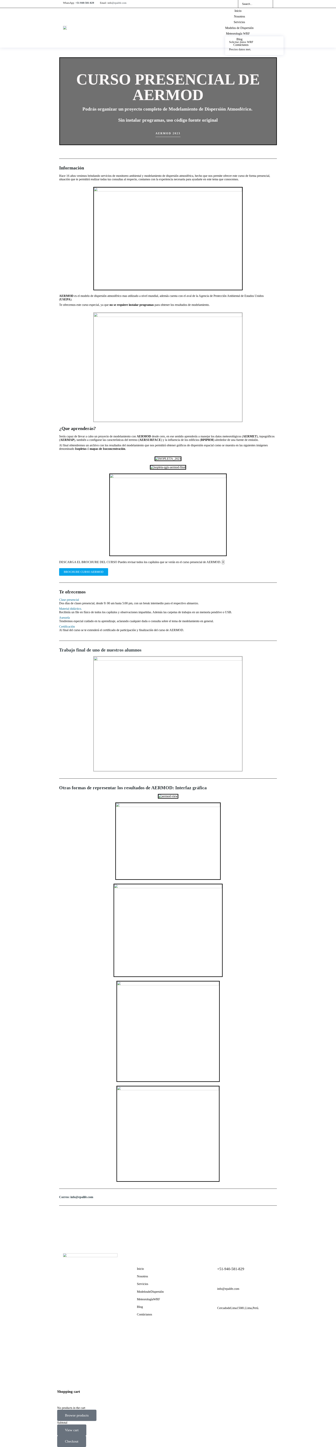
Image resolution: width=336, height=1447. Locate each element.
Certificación (67, 626)
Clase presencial (69, 599)
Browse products (77, 1415)
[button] (168, 600)
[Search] (267, 4)
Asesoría (64, 617)
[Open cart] (271, 28)
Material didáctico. (70, 608)
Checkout (71, 1441)
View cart (72, 1430)
